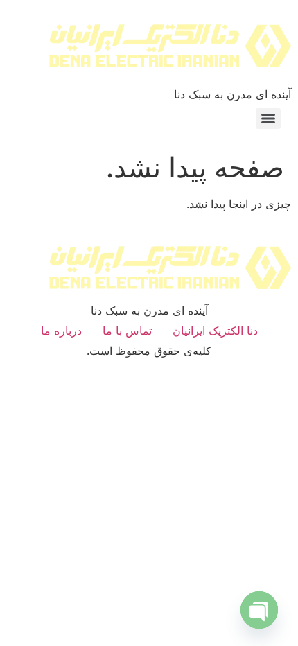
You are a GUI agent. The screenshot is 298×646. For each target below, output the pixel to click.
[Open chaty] (259, 610)
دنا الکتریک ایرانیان (215, 331)
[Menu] (268, 118)
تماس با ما (127, 331)
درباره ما (61, 331)
